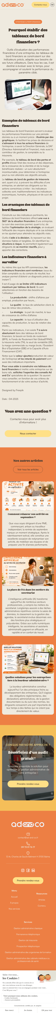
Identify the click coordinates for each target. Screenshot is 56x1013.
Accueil (14, 896)
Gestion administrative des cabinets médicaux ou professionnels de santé (28, 959)
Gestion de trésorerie (28, 940)
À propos (14, 902)
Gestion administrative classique (28, 928)
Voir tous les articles (28, 469)
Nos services (14, 908)
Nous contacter (28, 433)
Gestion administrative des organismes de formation (28, 952)
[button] (52, 5)
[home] (13, 5)
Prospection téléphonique (28, 946)
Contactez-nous (40, 5)
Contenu (42, 905)
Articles (41, 899)
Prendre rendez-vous (28, 783)
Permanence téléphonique (28, 934)
